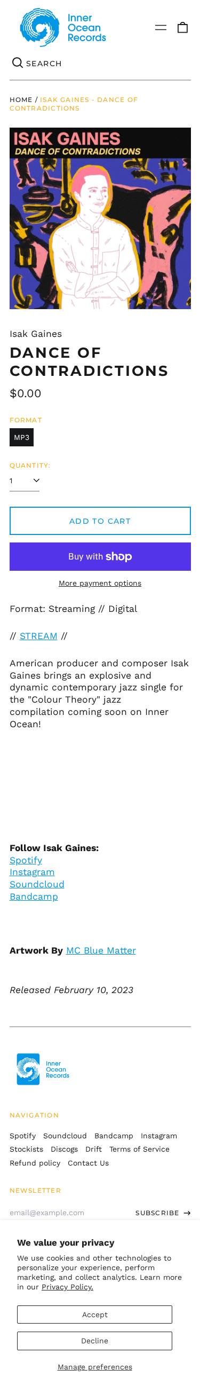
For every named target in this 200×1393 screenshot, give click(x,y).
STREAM (39, 636)
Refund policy (35, 1163)
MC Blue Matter (101, 950)
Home (21, 100)
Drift (93, 1149)
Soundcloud (37, 884)
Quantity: (30, 465)
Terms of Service (139, 1149)
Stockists (26, 1149)
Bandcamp (34, 896)
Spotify (26, 860)
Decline (94, 1340)
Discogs (64, 1149)
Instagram (32, 872)
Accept (95, 1314)
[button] (182, 27)
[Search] (18, 63)
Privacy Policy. (67, 1286)
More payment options (100, 583)
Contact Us (88, 1163)
